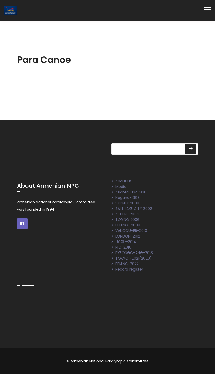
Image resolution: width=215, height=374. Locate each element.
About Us (123, 181)
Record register (129, 269)
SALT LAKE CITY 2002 (133, 208)
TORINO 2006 (127, 219)
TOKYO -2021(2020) (133, 258)
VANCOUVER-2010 (131, 230)
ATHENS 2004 (127, 214)
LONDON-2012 (127, 236)
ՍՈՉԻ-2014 (125, 241)
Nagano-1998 (127, 197)
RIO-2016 (123, 247)
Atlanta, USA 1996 (131, 192)
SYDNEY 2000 (127, 203)
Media (120, 186)
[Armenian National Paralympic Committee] (10, 10)
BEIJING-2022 (127, 263)
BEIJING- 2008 (127, 225)
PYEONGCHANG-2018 (134, 252)
